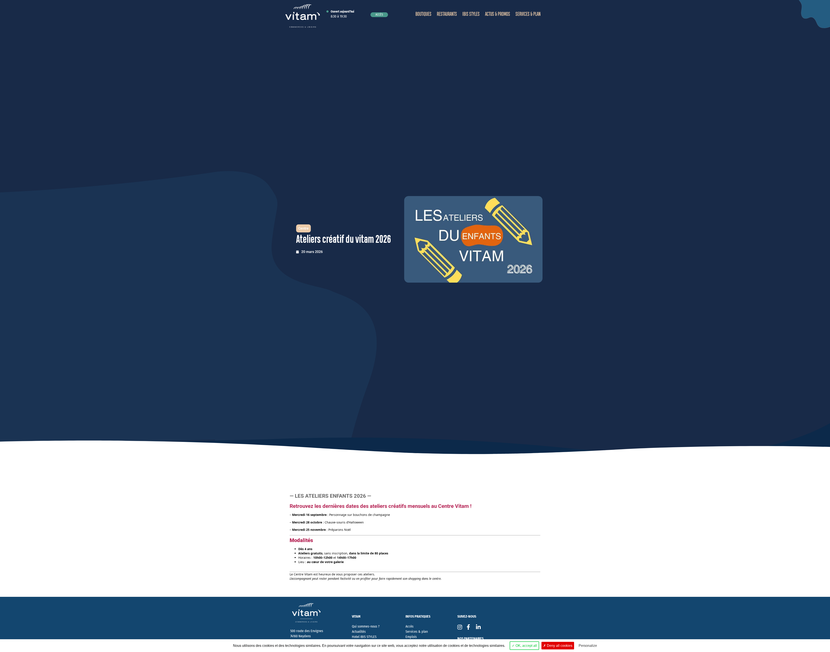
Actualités (359, 631)
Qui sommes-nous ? (366, 626)
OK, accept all (526, 645)
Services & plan (416, 631)
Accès (409, 626)
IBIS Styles (471, 14)
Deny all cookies (559, 645)
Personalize (588, 645)
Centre (303, 228)
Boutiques (423, 14)
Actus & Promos (497, 14)
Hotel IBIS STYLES (364, 637)
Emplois (411, 637)
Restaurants (447, 14)
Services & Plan (528, 14)
